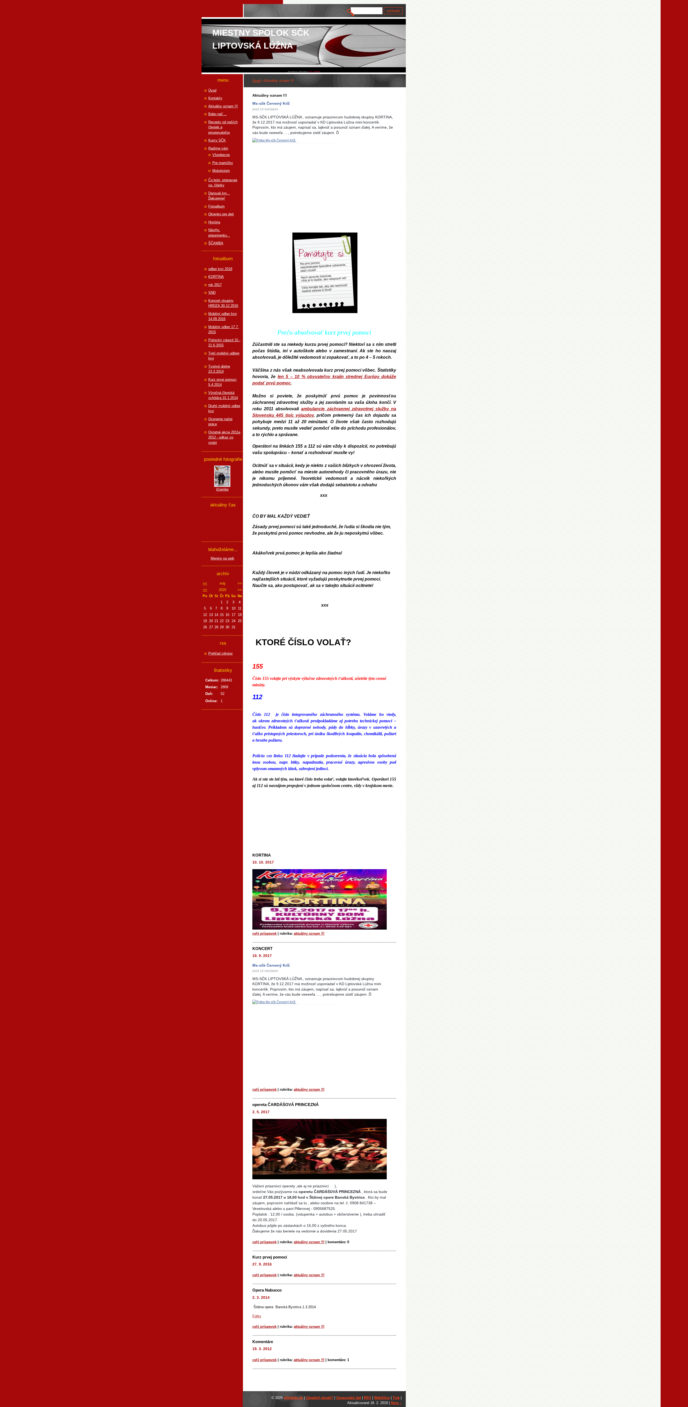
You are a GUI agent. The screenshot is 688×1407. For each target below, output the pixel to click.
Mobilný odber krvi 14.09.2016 (222, 316)
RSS (367, 1398)
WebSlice (382, 1398)
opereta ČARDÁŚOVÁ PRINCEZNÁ (285, 1104)
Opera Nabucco (267, 1290)
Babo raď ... (217, 114)
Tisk (396, 1398)
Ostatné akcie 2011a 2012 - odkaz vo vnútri (224, 437)
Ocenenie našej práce (220, 421)
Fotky (256, 1316)
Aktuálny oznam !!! (309, 933)
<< (205, 583)
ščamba (222, 489)
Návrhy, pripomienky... (219, 232)
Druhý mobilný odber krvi (224, 408)
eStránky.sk (293, 1398)
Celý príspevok (264, 933)
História (214, 222)
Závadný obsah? (319, 1398)
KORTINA (261, 855)
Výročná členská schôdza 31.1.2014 (223, 395)
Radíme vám (218, 148)
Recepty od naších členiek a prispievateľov (223, 127)
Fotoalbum (216, 206)
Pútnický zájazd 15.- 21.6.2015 (224, 342)
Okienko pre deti (221, 214)
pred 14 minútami (265, 109)
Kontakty (215, 98)
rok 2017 (215, 285)
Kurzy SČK (217, 140)
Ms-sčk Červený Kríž (271, 103)
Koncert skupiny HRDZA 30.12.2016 (223, 303)
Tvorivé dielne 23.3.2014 (219, 369)
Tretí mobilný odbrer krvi (223, 356)
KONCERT (262, 948)
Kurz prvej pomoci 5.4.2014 (222, 382)
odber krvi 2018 (220, 269)
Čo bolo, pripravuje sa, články (222, 182)
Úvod (256, 81)
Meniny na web (222, 558)
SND (212, 293)
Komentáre (262, 1341)
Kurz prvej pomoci (269, 1257)
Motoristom (221, 171)
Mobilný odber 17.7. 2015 (223, 329)
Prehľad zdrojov (220, 653)
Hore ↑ (396, 1403)
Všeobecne (221, 155)
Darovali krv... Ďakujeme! (219, 196)
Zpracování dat (348, 1398)
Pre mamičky (222, 163)
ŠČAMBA (215, 243)
